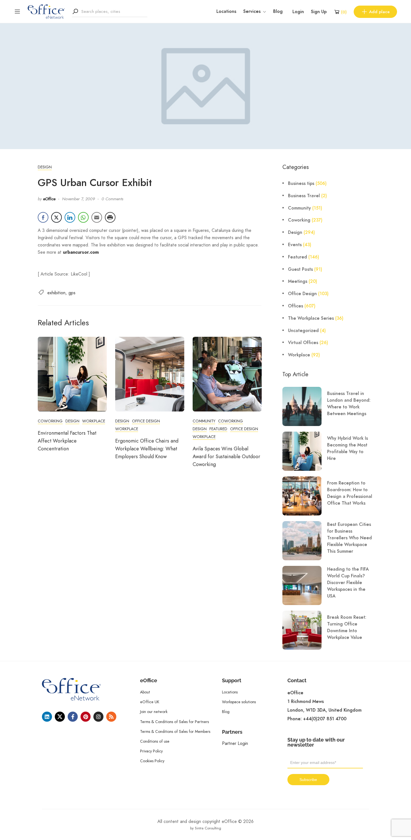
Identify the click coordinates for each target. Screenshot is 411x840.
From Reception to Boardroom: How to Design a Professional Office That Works (349, 493)
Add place (379, 12)
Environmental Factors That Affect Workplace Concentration (67, 440)
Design (45, 167)
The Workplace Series (311, 318)
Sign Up (319, 12)
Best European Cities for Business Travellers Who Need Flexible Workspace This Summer (349, 537)
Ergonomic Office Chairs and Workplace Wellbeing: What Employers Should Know (146, 448)
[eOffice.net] (46, 11)
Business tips (301, 183)
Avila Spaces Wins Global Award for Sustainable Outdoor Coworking (226, 456)
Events (295, 245)
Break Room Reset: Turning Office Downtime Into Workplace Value (346, 627)
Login (298, 12)
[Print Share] (110, 217)
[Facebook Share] (43, 217)
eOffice (49, 199)
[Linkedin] (47, 717)
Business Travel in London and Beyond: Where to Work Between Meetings (348, 403)
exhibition (56, 293)
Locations (226, 11)
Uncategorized (303, 331)
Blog (278, 11)
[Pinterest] (86, 717)
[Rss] (111, 717)
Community (204, 421)
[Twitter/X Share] (56, 217)
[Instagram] (98, 717)
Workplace (93, 421)
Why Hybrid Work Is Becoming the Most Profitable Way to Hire (347, 448)
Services (252, 11)
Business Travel (304, 196)
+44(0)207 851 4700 (324, 719)
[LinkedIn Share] (70, 217)
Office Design (146, 421)
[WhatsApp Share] (83, 217)
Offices (295, 306)
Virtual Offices (303, 343)
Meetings (297, 281)
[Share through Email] (96, 217)
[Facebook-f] (73, 717)
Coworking (50, 421)
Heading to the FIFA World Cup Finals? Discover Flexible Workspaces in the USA (348, 582)
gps (71, 293)
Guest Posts (300, 269)
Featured (218, 429)
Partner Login (235, 743)
